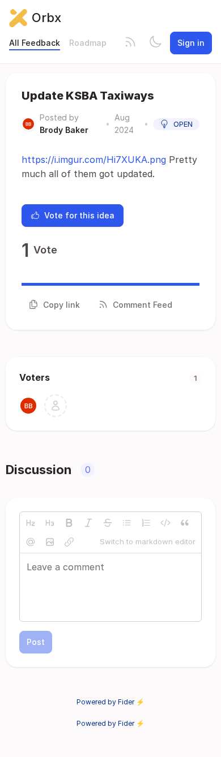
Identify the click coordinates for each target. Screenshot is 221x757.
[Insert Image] (49, 542)
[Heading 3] (49, 522)
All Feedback (34, 43)
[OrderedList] (146, 522)
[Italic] (88, 522)
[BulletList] (126, 522)
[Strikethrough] (107, 522)
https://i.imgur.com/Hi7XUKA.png (94, 159)
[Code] (165, 522)
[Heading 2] (30, 522)
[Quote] (184, 522)
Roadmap (88, 43)
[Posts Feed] (130, 43)
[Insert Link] (69, 542)
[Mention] (30, 542)
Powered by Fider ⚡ (110, 702)
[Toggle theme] (155, 43)
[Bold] (69, 522)
